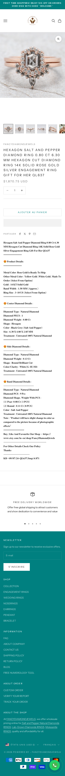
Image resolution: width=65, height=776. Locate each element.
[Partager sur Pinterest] (29, 233)
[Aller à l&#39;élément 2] (19, 129)
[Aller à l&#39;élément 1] (8, 129)
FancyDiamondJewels (19, 144)
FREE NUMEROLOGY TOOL (18, 672)
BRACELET (9, 620)
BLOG (6, 667)
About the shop (15, 712)
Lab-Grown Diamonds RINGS (28, 727)
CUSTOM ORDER (13, 690)
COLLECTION (11, 586)
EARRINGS (9, 609)
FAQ (5, 638)
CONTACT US (11, 649)
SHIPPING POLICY (13, 655)
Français (50, 745)
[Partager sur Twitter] (24, 233)
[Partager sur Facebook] (20, 233)
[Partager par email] (34, 233)
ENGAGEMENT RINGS (16, 591)
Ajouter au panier (32, 212)
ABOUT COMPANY (14, 644)
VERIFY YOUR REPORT (16, 696)
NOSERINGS (10, 603)
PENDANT (9, 615)
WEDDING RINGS (13, 597)
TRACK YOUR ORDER (15, 701)
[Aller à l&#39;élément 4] (41, 129)
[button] (32, 223)
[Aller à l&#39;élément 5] (53, 129)
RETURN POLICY (12, 661)
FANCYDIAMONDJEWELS (21, 719)
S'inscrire (16, 566)
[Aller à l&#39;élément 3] (30, 129)
